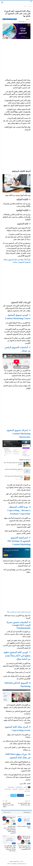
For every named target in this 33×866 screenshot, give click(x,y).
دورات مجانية (27, 789)
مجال (20, 727)
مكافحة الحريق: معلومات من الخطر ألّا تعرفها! (8, 805)
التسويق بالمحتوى (11, 787)
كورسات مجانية (27, 791)
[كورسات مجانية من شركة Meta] (23, 820)
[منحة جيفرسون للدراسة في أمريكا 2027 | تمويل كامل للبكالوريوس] (23, 839)
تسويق (4, 19)
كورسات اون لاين (8, 789)
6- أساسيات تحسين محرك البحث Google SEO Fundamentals (18, 625)
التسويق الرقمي (10, 19)
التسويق (25, 787)
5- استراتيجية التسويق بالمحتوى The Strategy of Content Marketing (18, 541)
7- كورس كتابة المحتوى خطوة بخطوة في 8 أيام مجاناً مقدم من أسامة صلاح (17, 655)
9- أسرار (26, 727)
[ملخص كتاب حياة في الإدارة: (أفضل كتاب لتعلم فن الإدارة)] (27, 464)
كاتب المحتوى (21, 789)
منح (14, 824)
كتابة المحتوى (16, 757)
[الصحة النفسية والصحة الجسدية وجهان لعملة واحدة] (27, 477)
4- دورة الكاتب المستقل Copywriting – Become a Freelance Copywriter (18, 510)
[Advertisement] (16, 58)
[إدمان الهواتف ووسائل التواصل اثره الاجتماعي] (27, 471)
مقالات (15, 19)
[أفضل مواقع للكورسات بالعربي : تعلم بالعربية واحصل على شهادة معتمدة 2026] (9, 839)
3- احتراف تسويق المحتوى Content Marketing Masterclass (18, 433)
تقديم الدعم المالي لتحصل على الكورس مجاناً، (18, 612)
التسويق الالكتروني (19, 787)
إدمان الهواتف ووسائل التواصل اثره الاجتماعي (14, 469)
